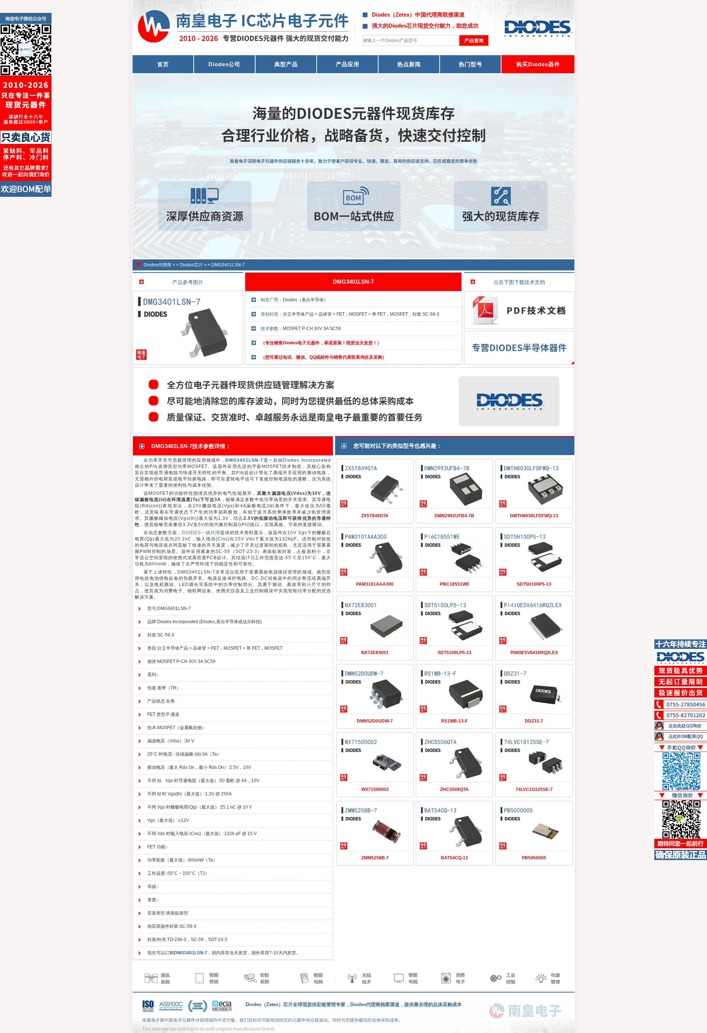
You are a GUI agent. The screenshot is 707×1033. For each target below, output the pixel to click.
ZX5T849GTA (374, 515)
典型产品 (286, 64)
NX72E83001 (374, 652)
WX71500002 (375, 789)
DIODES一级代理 (201, 532)
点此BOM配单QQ (685, 736)
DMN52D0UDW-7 (375, 721)
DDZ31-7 (534, 721)
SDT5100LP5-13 (454, 652)
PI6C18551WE (454, 584)
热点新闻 (409, 64)
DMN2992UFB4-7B (454, 515)
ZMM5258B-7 (375, 857)
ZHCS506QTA (454, 789)
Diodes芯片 (191, 264)
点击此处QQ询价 (684, 725)
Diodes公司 (224, 64)
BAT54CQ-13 (454, 857)
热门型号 (470, 64)
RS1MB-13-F (454, 721)
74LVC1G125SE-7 (534, 789)
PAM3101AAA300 (375, 584)
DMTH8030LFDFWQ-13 (534, 515)
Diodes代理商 (157, 264)
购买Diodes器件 (538, 64)
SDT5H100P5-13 (534, 584)
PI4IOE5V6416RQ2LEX (534, 652)
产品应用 (347, 64)
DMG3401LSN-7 (228, 264)
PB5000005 (534, 857)
